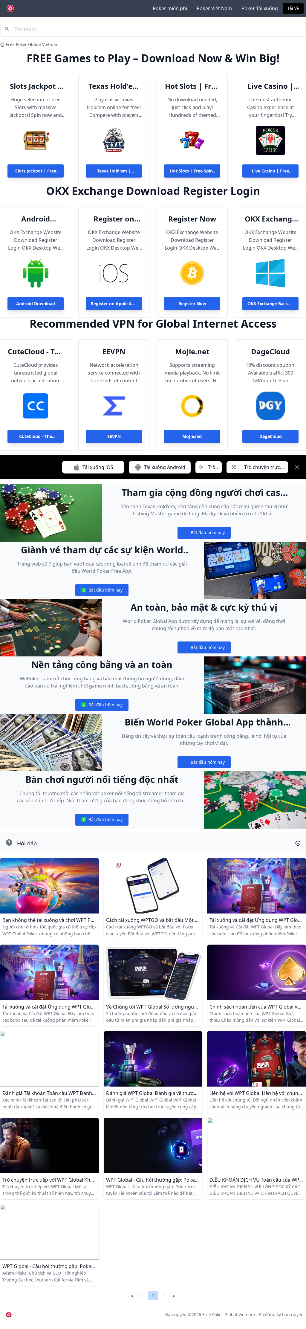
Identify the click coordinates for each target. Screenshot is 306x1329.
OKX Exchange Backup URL (270, 219)
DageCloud (270, 351)
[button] (142, 1295)
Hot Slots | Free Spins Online (192, 86)
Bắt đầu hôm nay (204, 534)
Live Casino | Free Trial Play (270, 86)
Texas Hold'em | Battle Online (114, 86)
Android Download (35, 219)
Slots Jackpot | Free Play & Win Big (35, 86)
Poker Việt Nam (214, 8)
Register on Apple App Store (114, 219)
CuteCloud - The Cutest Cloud (36, 351)
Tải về (293, 8)
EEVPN (114, 351)
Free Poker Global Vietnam (32, 44)
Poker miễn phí (170, 8)
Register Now (192, 219)
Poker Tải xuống (259, 8)
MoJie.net (192, 351)
